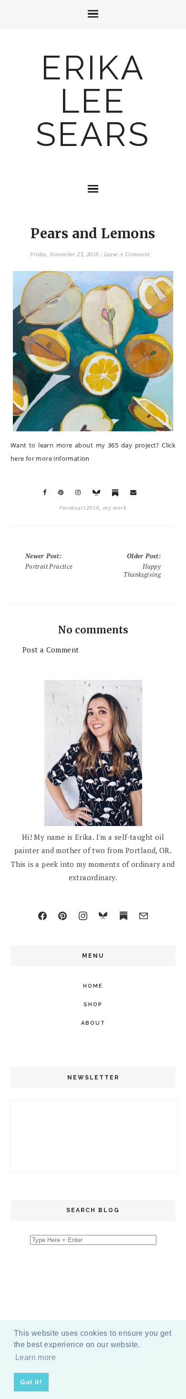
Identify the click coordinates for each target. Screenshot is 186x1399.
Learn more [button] (35, 1357)
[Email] (143, 916)
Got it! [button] (31, 1382)
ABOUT (93, 1023)
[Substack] (123, 916)
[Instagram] (83, 916)
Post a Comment (50, 649)
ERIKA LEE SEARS (93, 101)
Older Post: (142, 565)
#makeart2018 (79, 507)
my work (115, 507)
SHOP (93, 1004)
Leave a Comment (127, 254)
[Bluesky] (103, 916)
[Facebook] (42, 916)
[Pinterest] (62, 916)
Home (93, 986)
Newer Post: (49, 561)
